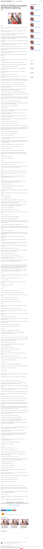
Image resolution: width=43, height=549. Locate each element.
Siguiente (18, 505)
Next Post (26, 538)
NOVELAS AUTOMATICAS (6, 1)
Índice (14, 505)
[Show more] (17, 510)
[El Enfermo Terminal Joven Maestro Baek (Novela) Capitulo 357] (14, 522)
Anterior (11, 505)
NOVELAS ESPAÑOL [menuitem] (19, 1)
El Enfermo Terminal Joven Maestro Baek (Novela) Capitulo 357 (14, 527)
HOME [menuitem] (14, 1)
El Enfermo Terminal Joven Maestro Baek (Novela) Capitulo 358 (5, 527)
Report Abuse (33, 60)
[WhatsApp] (12, 510)
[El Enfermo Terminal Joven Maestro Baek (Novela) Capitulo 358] (5, 522)
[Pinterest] (13, 510)
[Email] (15, 510)
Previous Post (3, 538)
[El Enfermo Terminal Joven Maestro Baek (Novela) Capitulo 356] (24, 522)
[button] (40, 1)
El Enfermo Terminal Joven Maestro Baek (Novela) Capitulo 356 (24, 527)
